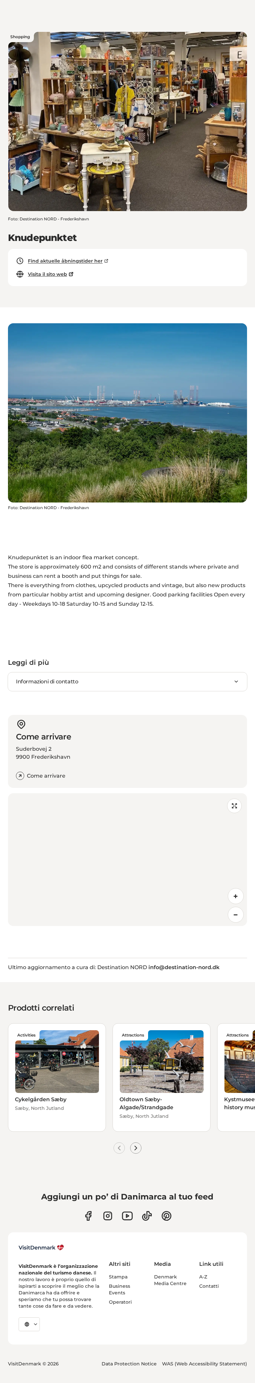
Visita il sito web (47, 274)
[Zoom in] (236, 896)
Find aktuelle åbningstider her (65, 261)
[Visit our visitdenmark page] (127, 1216)
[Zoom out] (236, 915)
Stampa (118, 1277)
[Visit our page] (108, 1216)
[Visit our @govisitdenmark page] (147, 1216)
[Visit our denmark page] (88, 1216)
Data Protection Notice (129, 1364)
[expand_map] (234, 806)
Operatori (120, 1302)
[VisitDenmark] (41, 1247)
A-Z (203, 1277)
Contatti (209, 1286)
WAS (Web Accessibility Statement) (204, 1364)
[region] (127, 859)
